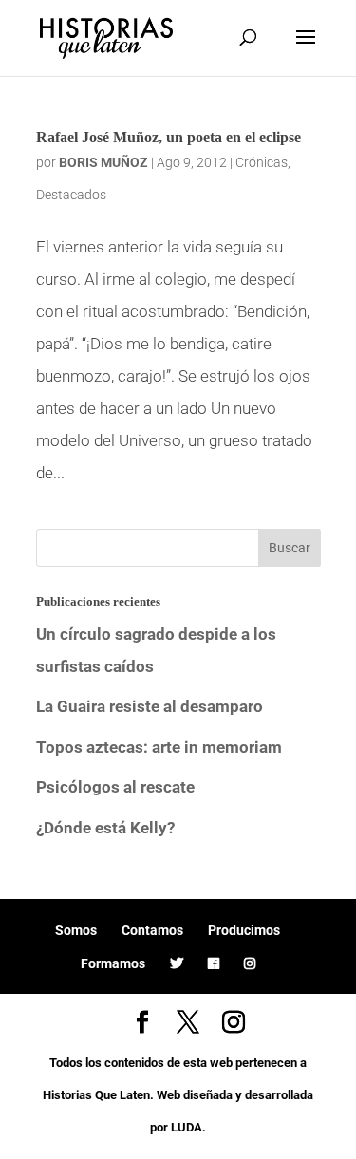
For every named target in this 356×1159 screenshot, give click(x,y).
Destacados (71, 194)
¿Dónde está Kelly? (105, 827)
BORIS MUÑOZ (103, 162)
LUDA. (188, 1127)
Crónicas (261, 162)
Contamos (152, 930)
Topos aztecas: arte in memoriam (159, 747)
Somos (76, 930)
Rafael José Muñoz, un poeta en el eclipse (168, 137)
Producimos (244, 930)
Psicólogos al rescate (115, 786)
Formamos (113, 963)
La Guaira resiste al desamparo (149, 706)
